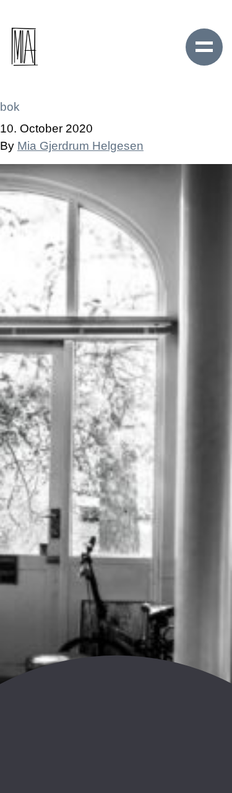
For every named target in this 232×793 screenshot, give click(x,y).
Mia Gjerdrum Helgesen (80, 145)
